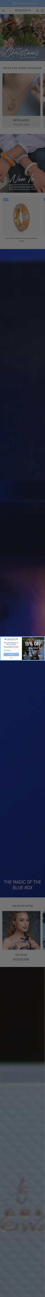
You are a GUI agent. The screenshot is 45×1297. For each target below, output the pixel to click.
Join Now (11, 654)
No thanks (11, 657)
